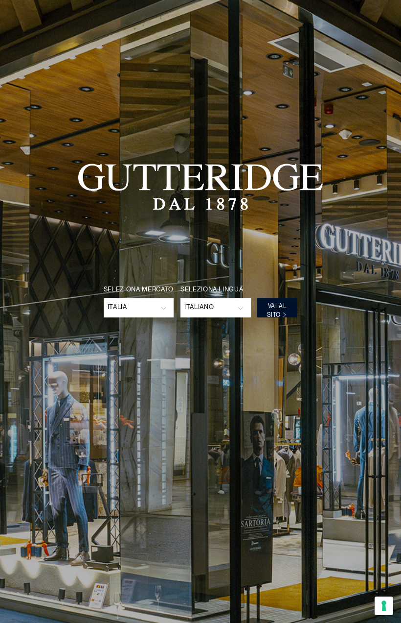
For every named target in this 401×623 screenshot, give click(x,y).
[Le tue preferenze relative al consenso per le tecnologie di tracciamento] (384, 606)
